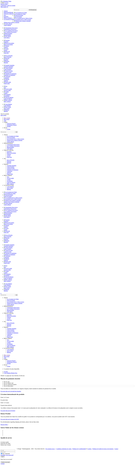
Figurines (9, 151)
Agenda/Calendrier (11, 165)
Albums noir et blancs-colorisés (14, 140)
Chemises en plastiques (12, 169)
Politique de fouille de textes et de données (103, 448)
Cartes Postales (10, 167)
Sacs (8, 176)
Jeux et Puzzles (10, 160)
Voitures (9, 154)
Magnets (9, 162)
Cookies (89, 448)
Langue (2, 2)
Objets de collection (9, 13)
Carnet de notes (11, 168)
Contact (116, 448)
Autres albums (10, 141)
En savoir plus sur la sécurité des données (11, 391)
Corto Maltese (10, 186)
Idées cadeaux (10, 183)
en (7, 2)
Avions (8, 155)
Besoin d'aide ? (4, 4)
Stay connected (6, 453)
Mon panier (3, 115)
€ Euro (8, 129)
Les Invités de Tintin (9, 19)
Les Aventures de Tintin (13, 136)
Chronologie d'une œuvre (13, 144)
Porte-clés (9, 157)
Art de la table (10, 178)
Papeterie (6, 16)
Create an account (5, 462)
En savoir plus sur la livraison (8, 410)
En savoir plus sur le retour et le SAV (10, 419)
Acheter (3, 463)
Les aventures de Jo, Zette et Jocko (15, 139)
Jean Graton (10, 188)
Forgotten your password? (7, 455)
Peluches (9, 161)
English (9, 126)
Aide (5, 120)
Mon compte (7, 118)
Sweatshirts (9, 181)
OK (32, 9)
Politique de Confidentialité (79, 448)
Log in (2, 456)
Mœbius (9, 189)
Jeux (5, 15)
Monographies (10, 147)
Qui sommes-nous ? (50, 448)
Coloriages (9, 171)
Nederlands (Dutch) (12, 125)
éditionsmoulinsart (8, 12)
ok (16, 132)
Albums (6, 11)
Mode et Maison (8, 18)
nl (6, 2)
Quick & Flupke (11, 137)
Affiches (9, 172)
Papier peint (10, 174)
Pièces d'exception (11, 153)
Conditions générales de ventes (64, 448)
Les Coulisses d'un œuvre (13, 146)
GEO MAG (10, 148)
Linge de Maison (11, 182)
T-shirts (9, 179)
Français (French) (11, 123)
